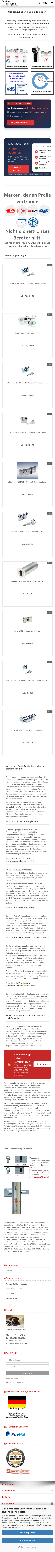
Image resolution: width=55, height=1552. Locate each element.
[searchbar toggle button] (39, 3)
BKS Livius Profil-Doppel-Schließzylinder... (27, 532)
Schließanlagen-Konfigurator (17, 1041)
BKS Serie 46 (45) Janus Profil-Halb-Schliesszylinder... (27, 681)
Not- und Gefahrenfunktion (18, 860)
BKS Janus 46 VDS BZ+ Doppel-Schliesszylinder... (27, 284)
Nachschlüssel (34, 34)
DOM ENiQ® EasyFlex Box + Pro (27, 333)
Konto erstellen (12, 1379)
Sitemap (9, 1270)
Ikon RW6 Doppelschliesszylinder (27, 631)
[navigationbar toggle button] (52, 3)
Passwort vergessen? (14, 1382)
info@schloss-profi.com (18, 1343)
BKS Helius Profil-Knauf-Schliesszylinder (27, 730)
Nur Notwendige (27, 1540)
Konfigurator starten (16, 169)
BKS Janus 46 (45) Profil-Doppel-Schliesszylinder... (27, 383)
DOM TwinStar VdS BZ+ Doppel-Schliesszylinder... (27, 432)
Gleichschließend (15, 983)
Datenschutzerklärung (11, 1527)
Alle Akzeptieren (27, 1533)
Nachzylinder (14, 34)
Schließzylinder (18, 1085)
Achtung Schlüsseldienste (16, 1284)
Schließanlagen (34, 1085)
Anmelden (27, 1373)
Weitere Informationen (27, 1547)
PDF (21, 1289)
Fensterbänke (11, 1298)
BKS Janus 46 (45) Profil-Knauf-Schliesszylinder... (27, 482)
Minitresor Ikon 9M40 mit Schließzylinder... (27, 581)
